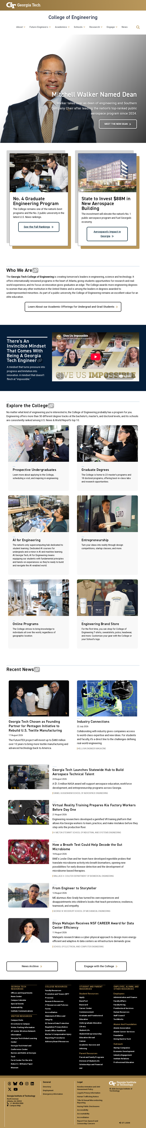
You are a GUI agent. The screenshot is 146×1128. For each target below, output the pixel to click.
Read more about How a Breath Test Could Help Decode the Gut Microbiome (73, 860)
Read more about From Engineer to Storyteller (73, 899)
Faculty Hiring (119, 1005)
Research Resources (54, 1001)
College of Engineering (73, 17)
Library (82, 1026)
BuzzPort (83, 1001)
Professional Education (123, 1062)
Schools (78, 27)
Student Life (84, 1030)
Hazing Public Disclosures (88, 1106)
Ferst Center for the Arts (21, 1060)
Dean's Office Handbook (55, 1030)
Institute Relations (121, 1059)
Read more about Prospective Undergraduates (38, 458)
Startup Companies (121, 1048)
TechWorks (118, 1019)
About (19, 27)
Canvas (82, 1041)
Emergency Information (53, 1094)
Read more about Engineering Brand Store (107, 614)
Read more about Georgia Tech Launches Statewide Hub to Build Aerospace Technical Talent (73, 781)
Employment (48, 1090)
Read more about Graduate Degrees (107, 458)
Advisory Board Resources (57, 1041)
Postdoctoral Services (123, 1008)
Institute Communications (22, 1011)
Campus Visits (17, 1020)
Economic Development (123, 1051)
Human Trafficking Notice (88, 1096)
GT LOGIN (126, 1123)
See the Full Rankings (37, 226)
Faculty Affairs (119, 1001)
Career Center (85, 1008)
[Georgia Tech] (122, 1083)
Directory (47, 1087)
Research (94, 27)
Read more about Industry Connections (107, 716)
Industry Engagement (122, 1055)
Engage (111, 27)
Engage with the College (99, 966)
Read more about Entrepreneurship (107, 535)
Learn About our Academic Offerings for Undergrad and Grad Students (71, 306)
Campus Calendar (18, 1000)
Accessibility (82, 1110)
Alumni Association (121, 1028)
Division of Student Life (89, 1061)
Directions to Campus (20, 1024)
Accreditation (51, 1012)
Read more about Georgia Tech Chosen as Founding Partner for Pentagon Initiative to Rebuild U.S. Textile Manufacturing (39, 716)
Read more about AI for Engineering (38, 535)
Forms (48, 1009)
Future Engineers (39, 27)
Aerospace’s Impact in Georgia (107, 234)
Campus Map (15, 1105)
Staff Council (119, 1015)
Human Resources (121, 1012)
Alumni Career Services (124, 1032)
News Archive (30, 966)
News (125, 27)
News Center (16, 996)
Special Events (17, 1004)
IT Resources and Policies (56, 1005)
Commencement (86, 1012)
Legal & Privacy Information (88, 1093)
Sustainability (16, 1007)
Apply (81, 997)
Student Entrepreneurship (90, 1034)
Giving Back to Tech (122, 1039)
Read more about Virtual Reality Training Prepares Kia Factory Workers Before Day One (73, 818)
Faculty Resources (53, 990)
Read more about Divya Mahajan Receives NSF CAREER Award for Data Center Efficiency (73, 934)
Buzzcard (83, 1005)
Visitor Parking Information (23, 1027)
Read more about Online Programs (38, 614)
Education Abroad (87, 1037)
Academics (61, 27)
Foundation (118, 1035)
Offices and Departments (21, 993)
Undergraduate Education (90, 1023)
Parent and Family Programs (91, 1057)
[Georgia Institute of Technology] (23, 4)
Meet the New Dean (116, 124)
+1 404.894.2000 (16, 1103)
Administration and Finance (125, 997)
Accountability (83, 1114)
